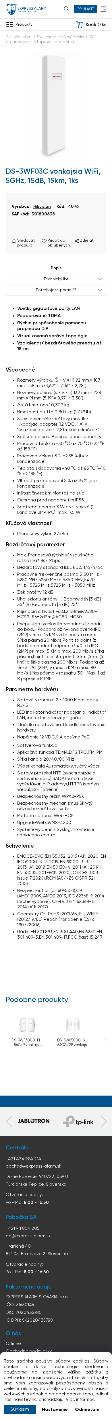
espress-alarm (26, 9)
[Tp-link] (33, 1121)
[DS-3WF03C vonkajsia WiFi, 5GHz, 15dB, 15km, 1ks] (56, 106)
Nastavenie (55, 1409)
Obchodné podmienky (29, 1351)
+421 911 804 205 (22, 1228)
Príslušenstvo (19, 37)
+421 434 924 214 (23, 1159)
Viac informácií (81, 1399)
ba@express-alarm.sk (28, 1236)
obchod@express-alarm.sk (33, 1166)
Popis (56, 268)
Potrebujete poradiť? (56, 290)
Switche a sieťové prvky (60, 37)
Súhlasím (20, 1409)
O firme (13, 1344)
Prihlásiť (86, 9)
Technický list (56, 279)
